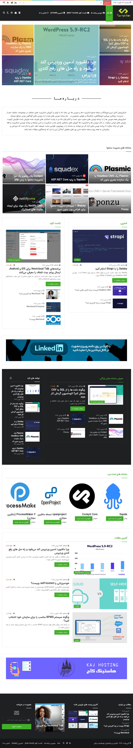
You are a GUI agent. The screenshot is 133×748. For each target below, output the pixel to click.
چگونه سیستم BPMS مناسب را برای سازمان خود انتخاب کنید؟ (39, 619)
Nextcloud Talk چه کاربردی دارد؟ (31, 293)
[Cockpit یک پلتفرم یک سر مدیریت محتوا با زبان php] (24, 169)
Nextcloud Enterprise (35, 306)
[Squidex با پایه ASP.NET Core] (18, 70)
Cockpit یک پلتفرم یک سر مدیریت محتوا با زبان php (28, 178)
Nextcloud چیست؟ (36, 319)
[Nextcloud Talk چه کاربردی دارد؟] (53, 294)
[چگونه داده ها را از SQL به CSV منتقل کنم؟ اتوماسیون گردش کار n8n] (32, 407)
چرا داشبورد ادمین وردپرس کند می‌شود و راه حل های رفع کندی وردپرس (67, 68)
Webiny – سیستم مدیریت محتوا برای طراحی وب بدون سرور (68, 207)
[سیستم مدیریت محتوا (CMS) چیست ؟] (93, 725)
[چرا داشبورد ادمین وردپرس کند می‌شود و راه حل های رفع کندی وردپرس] (66, 55)
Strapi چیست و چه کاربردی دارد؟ (98, 302)
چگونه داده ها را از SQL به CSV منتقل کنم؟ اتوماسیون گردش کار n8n (115, 45)
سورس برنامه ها (97, 13)
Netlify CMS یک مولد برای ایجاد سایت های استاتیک (25, 207)
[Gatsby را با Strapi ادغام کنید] (115, 70)
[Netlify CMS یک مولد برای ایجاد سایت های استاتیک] (24, 198)
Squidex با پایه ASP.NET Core (22, 79)
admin (123, 265)
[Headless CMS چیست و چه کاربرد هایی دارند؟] (120, 290)
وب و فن (97, 743)
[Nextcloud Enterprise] (53, 307)
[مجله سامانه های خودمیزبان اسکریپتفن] (123, 13)
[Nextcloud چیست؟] (53, 320)
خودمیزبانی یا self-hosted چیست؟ (89, 2)
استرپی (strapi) (57, 13)
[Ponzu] (110, 198)
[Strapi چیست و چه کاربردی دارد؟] (120, 303)
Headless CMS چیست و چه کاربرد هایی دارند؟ (93, 290)
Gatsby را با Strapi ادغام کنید (118, 79)
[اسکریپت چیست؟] (83, 725)
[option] (66, 55)
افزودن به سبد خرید (114, 518)
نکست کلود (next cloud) (77, 13)
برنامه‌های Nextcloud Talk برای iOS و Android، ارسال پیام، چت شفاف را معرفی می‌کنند (35, 270)
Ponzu (124, 209)
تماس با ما (43, 13)
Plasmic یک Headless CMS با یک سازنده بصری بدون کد (18, 47)
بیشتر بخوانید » (119, 280)
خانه (108, 13)
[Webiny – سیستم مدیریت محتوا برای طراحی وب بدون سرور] (67, 198)
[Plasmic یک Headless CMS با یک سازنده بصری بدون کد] (18, 40)
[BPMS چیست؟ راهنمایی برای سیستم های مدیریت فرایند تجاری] (73, 725)
